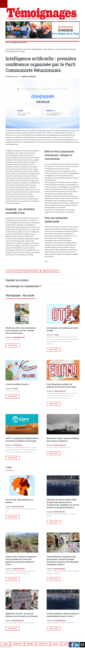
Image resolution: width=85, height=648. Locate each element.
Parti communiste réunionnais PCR (30, 271)
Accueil (7, 42)
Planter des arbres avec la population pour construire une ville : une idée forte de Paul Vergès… (20, 330)
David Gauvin (17, 445)
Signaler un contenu (17, 280)
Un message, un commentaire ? (23, 286)
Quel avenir (23, 42)
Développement (15, 42)
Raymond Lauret (19, 337)
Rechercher (17, 643)
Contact (56, 643)
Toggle (3, 4)
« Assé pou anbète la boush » (17, 384)
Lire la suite (12, 345)
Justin (57, 335)
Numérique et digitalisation (49, 271)
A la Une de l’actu (12, 271)
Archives (30, 643)
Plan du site (43, 643)
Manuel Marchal (29, 76)
